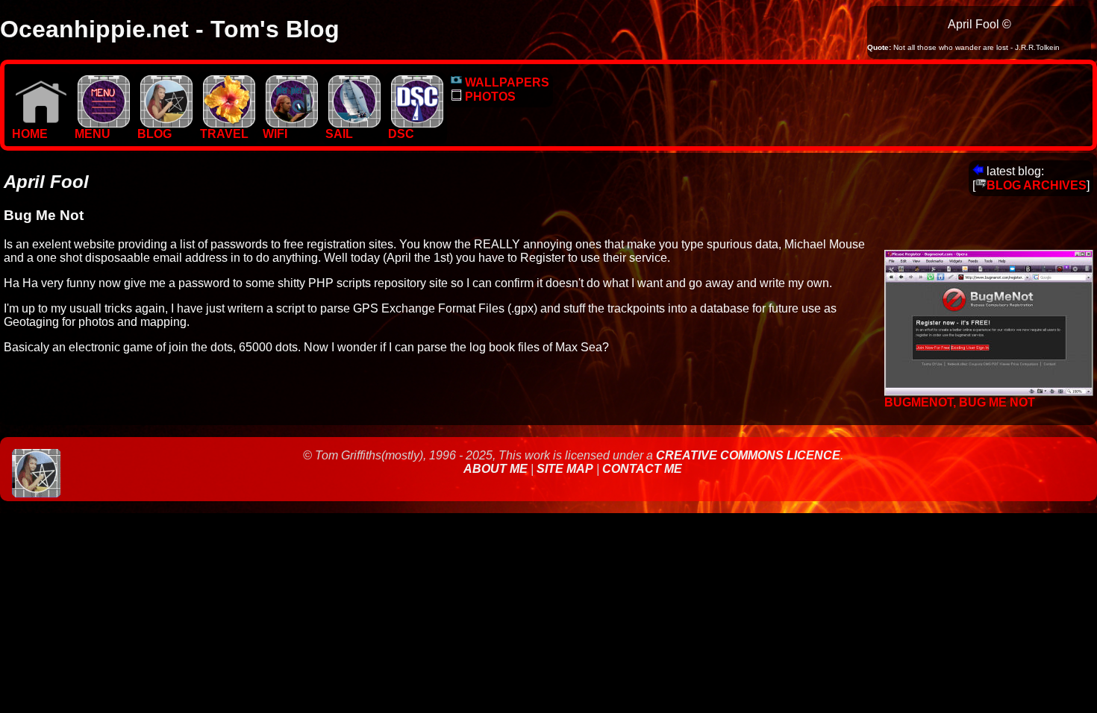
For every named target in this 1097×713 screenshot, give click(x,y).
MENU (92, 134)
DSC (401, 134)
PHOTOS (489, 96)
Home (30, 134)
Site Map (565, 468)
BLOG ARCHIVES (1037, 185)
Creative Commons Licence (748, 455)
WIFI (275, 134)
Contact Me (642, 468)
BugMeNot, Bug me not (959, 402)
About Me (497, 468)
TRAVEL (224, 134)
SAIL (339, 134)
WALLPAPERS (505, 82)
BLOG (154, 134)
